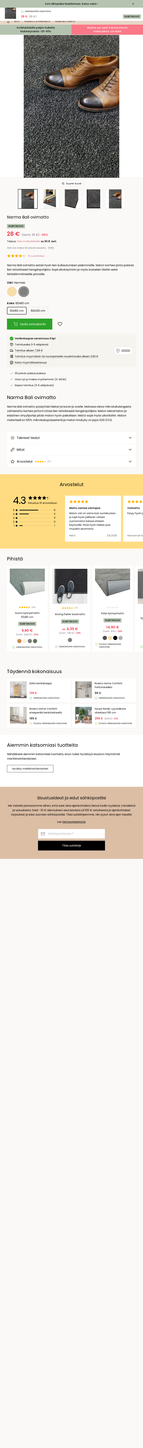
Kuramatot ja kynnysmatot (37, 21)
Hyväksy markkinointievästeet (30, 768)
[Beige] (12, 291)
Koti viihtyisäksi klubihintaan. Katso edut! (71, 4)
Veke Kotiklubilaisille (28, 241)
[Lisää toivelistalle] (59, 324)
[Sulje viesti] (133, 4)
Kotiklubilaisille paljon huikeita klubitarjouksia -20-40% (36, 29)
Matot (17, 21)
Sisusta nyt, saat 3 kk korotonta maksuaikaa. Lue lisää (107, 29)
